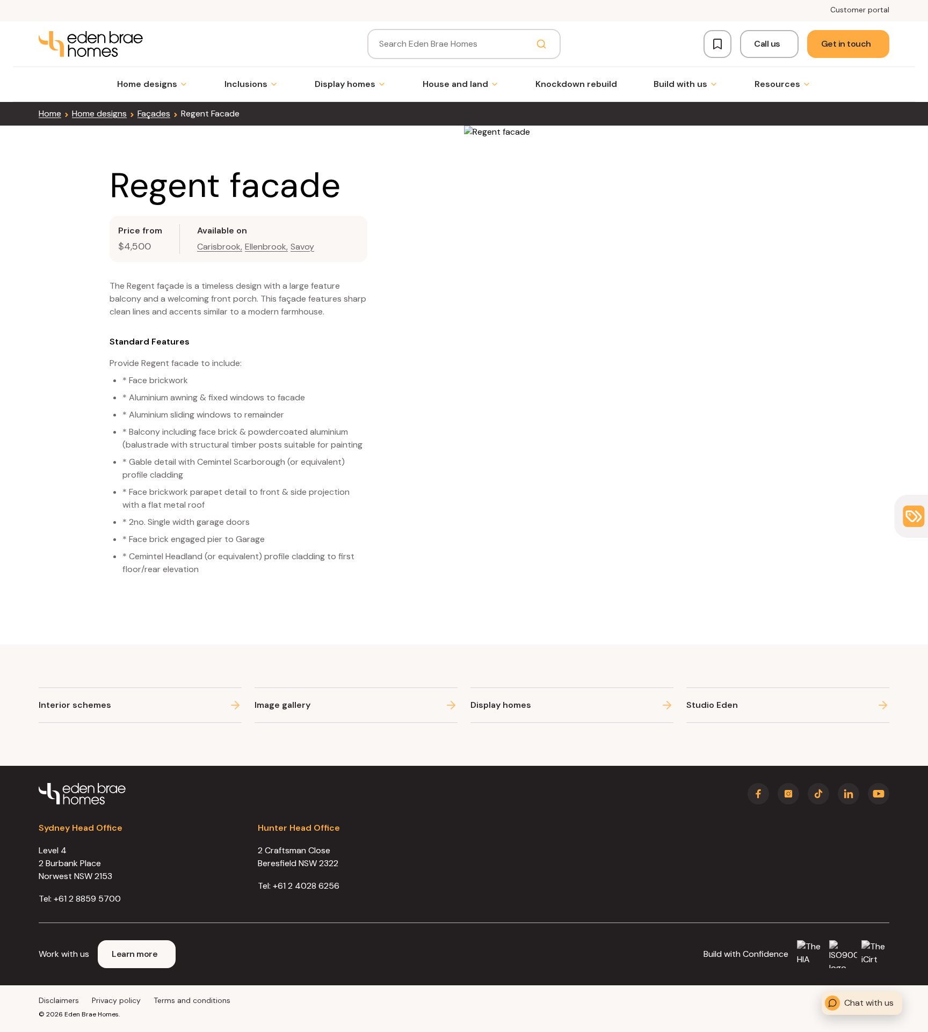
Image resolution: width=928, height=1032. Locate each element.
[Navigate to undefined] (91, 44)
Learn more (134, 954)
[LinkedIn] (848, 793)
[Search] (541, 44)
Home (50, 113)
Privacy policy (116, 1000)
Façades (153, 113)
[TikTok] (818, 793)
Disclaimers (59, 1000)
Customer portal (859, 9)
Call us (767, 43)
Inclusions (245, 84)
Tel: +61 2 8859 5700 (80, 898)
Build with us (680, 84)
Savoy (302, 246)
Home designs (147, 84)
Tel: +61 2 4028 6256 (298, 885)
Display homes (345, 84)
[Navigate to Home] (82, 793)
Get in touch (846, 43)
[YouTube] (878, 793)
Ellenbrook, (266, 246)
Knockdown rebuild (576, 84)
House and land (455, 84)
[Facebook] (758, 793)
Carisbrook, (219, 246)
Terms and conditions (192, 1000)
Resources (777, 84)
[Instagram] (788, 793)
